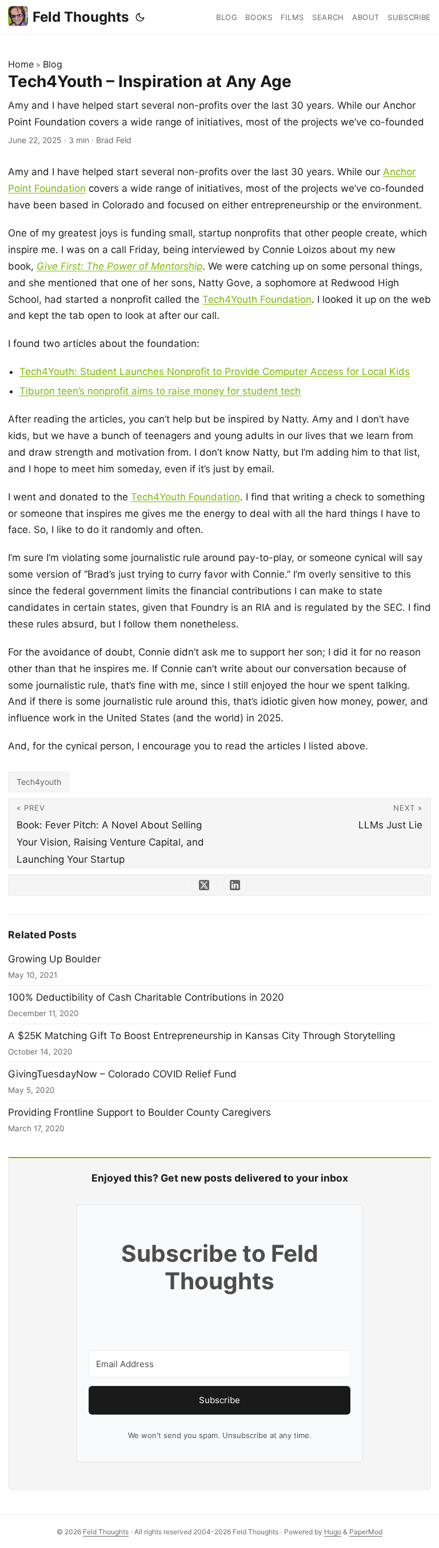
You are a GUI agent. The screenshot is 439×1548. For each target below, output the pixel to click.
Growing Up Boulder (54, 959)
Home (21, 64)
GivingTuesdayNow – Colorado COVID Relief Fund (122, 1074)
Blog (52, 64)
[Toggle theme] (140, 17)
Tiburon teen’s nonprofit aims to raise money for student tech (160, 391)
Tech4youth (39, 782)
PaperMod (365, 1531)
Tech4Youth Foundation (257, 299)
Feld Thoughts (81, 17)
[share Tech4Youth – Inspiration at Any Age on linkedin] (235, 885)
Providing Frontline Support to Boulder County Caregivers (139, 1112)
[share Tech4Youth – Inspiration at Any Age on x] (204, 885)
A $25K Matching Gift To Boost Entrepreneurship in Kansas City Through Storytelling (201, 1035)
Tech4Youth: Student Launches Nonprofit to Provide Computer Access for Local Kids (214, 371)
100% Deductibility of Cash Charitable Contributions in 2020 (146, 997)
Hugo (332, 1531)
